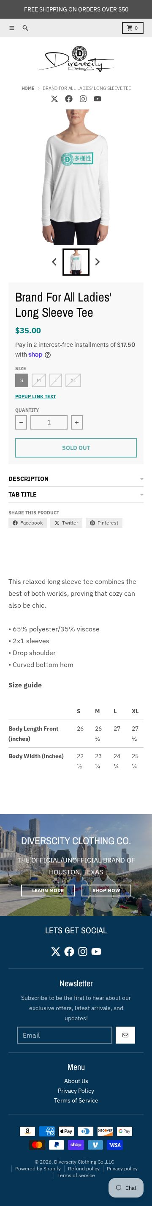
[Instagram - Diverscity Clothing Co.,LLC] (83, 98)
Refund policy (84, 1168)
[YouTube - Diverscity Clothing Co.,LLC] (97, 98)
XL (73, 380)
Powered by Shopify (38, 1168)
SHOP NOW (106, 890)
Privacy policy (122, 1168)
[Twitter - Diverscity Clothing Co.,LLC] (54, 98)
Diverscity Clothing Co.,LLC (84, 1162)
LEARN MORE (48, 890)
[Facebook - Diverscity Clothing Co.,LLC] (68, 98)
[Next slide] (97, 262)
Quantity (27, 410)
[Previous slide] (55, 262)
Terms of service (76, 1175)
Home (28, 88)
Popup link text (35, 396)
